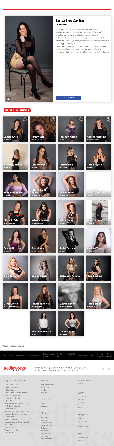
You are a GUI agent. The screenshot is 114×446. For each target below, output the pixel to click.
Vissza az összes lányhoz (13, 346)
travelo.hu (44, 436)
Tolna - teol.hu (9, 425)
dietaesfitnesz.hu (47, 439)
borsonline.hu (82, 397)
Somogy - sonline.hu (11, 419)
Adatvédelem (35, 355)
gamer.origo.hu (46, 425)
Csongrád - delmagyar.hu (13, 395)
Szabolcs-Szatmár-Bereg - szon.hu (16, 422)
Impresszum (8, 355)
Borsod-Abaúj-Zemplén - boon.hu (16, 393)
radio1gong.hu (82, 437)
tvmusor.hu (81, 386)
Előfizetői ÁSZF (71, 355)
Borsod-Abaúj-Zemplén (17, 110)
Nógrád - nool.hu (10, 417)
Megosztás (68, 98)
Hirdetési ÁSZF (61, 355)
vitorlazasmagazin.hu (84, 380)
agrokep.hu (45, 406)
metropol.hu (81, 402)
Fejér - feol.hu (9, 401)
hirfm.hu (80, 440)
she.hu (79, 407)
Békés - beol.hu (9, 390)
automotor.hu (45, 420)
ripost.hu (80, 399)
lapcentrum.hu (82, 426)
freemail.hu (81, 418)
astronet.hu (45, 417)
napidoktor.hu (46, 431)
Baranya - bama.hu (11, 387)
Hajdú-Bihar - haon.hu (12, 406)
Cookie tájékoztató (102, 355)
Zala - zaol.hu (9, 433)
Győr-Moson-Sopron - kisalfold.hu (16, 403)
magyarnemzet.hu (47, 385)
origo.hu (44, 393)
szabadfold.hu (46, 387)
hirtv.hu (43, 390)
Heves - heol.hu (10, 409)
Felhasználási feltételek (48, 355)
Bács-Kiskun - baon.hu (12, 385)
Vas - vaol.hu (9, 427)
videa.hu (80, 424)
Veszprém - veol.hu (11, 430)
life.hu (79, 405)
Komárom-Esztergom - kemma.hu (16, 414)
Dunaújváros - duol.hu (12, 398)
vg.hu (43, 404)
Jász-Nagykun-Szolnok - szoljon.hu (16, 411)
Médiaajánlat (21, 355)
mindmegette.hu (46, 433)
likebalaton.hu (46, 428)
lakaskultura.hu (46, 423)
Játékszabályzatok (85, 355)
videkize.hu (81, 383)
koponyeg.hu (82, 421)
